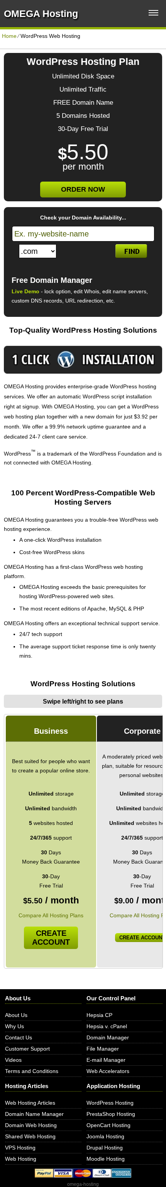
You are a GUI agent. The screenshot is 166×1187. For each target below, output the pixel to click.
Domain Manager (107, 1037)
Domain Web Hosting (31, 1125)
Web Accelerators (107, 1071)
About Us (16, 1015)
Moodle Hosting (105, 1159)
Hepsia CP (99, 1015)
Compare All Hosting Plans (51, 915)
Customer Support (27, 1049)
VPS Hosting (20, 1147)
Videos (13, 1060)
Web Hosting (20, 1159)
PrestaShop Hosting (110, 1114)
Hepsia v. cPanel (106, 1026)
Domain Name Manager (34, 1114)
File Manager (102, 1049)
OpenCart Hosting (108, 1125)
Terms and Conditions (31, 1071)
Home (9, 36)
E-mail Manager (105, 1060)
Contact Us (18, 1037)
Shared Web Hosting (30, 1136)
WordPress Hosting (110, 1103)
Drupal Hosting (104, 1147)
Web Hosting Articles (30, 1103)
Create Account (51, 937)
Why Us (14, 1026)
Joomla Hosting (105, 1136)
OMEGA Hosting (41, 13)
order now (83, 189)
